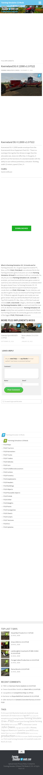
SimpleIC (25, 736)
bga (24, 715)
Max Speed (26, 730)
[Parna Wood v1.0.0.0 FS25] (5, 672)
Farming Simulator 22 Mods (12, 2)
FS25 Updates (8, 527)
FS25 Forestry (8, 475)
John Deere (8, 727)
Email (24, 380)
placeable (21, 733)
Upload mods (12, 764)
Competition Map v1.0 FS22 (23, 693)
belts (18, 716)
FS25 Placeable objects (11, 493)
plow (27, 733)
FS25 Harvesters (9, 451)
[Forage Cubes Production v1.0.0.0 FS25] (5, 663)
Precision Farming (33, 733)
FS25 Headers (8, 482)
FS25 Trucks (7, 455)
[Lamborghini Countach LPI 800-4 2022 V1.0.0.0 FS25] (5, 654)
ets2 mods (20, 713)
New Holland (12, 733)
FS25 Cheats (7, 513)
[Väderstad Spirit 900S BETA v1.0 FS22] (11, 328)
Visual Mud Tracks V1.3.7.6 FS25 (22, 633)
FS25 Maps (7, 445)
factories (9, 718)
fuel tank (16, 721)
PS (16, 736)
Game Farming (24, 721)
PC (16, 733)
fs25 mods (33, 739)
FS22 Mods (25, 766)
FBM (4, 721)
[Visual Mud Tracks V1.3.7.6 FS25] (5, 635)
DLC (37, 715)
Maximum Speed (16, 730)
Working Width (37, 736)
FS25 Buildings (8, 486)
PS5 (19, 736)
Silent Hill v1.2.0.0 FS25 (32, 689)
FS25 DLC (6, 524)
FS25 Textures (8, 520)
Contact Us (31, 764)
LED (27, 727)
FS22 (11, 721)
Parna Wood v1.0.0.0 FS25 (20, 669)
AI (16, 716)
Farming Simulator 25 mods (20, 739)
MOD (32, 730)
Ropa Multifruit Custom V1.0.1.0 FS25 (25, 696)
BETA (21, 715)
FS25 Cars (6, 465)
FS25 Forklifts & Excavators (13, 469)
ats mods (27, 713)
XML (2, 739)
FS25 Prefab (7, 496)
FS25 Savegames (9, 510)
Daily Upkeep (33, 715)
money (36, 730)
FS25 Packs (7, 506)
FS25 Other (7, 500)
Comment (7, 366)
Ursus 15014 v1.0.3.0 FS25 (20, 642)
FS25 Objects (8, 489)
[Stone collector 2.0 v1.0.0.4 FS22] (32, 328)
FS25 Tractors (8, 448)
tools (30, 736)
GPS (11, 725)
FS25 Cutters (8, 472)
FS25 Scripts (7, 517)
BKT (28, 715)
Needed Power (5, 733)
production (8, 736)
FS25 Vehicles (8, 462)
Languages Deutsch (20, 728)
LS (29, 728)
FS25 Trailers (8, 458)
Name (6, 380)
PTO (22, 736)
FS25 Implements (9, 479)
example (4, 718)
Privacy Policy (22, 764)
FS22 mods (7, 739)
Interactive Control (30, 724)
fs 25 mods (7, 742)
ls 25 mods (12, 715)
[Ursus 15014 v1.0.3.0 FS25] (5, 645)
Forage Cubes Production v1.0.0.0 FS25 (25, 660)
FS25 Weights (8, 503)
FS (7, 721)
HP (20, 724)
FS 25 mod (4, 713)
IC (22, 724)
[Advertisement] (21, 35)
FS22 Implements (7, 61)
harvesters (15, 724)
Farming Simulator (18, 718)
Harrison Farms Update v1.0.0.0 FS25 (22, 686)
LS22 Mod (12, 713)
